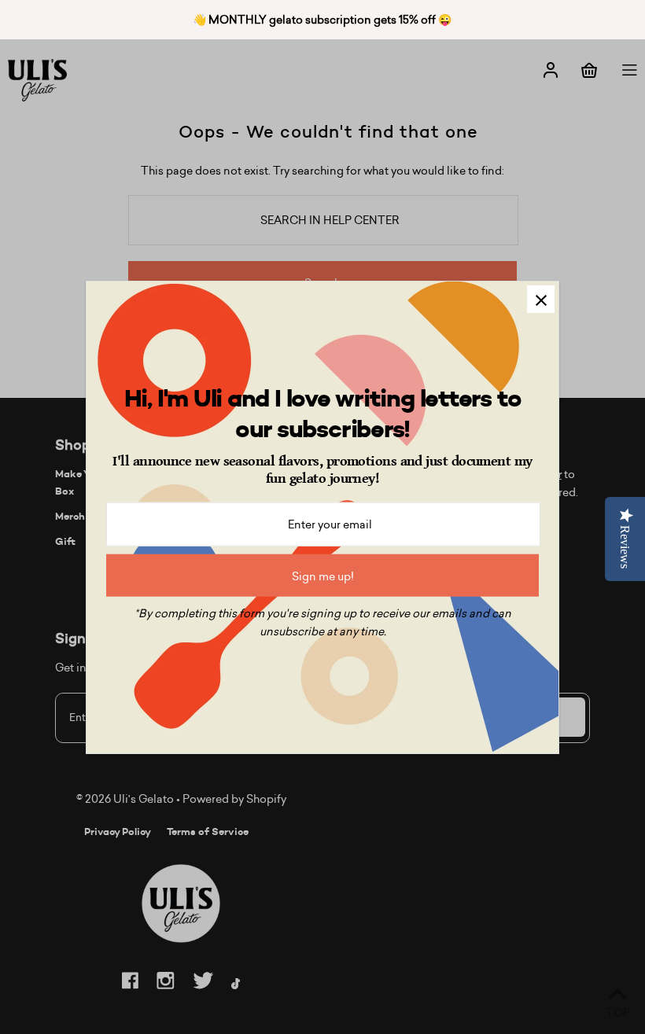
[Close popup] (541, 299)
